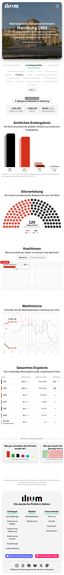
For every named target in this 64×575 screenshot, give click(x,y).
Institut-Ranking (12, 548)
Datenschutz (51, 531)
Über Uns (51, 516)
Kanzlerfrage (12, 543)
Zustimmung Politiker (12, 523)
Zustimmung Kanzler (12, 538)
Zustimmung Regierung (12, 530)
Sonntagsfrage (12, 516)
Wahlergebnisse (32, 516)
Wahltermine (32, 521)
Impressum (51, 526)
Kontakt (52, 521)
